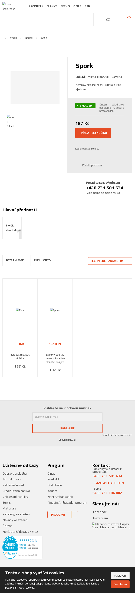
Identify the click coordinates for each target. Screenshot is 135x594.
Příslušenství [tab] (43, 260)
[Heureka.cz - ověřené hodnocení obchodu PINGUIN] (22, 547)
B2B (87, 6)
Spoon (55, 344)
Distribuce (54, 485)
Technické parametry (107, 261)
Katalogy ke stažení (16, 514)
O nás (51, 473)
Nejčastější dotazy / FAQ (20, 531)
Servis (65, 6)
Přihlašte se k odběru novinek (67, 408)
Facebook (99, 512)
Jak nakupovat (12, 479)
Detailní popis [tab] (15, 260)
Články (52, 6)
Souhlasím (120, 584)
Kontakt (53, 479)
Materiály (9, 508)
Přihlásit (67, 428)
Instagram (100, 518)
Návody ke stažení (15, 520)
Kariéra (52, 491)
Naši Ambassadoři (60, 497)
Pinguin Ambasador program (67, 502)
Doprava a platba (14, 473)
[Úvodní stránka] (13, 6)
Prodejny (58, 514)
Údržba (7, 526)
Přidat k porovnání (92, 165)
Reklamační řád (13, 485)
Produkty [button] (36, 6)
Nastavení (120, 575)
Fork (20, 344)
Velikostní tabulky (15, 497)
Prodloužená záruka (16, 491)
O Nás (77, 6)
